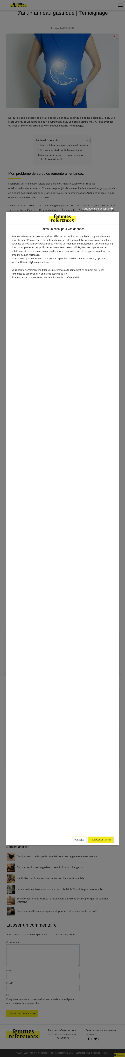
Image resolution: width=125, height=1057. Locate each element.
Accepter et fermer (100, 839)
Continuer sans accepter (96, 208)
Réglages (79, 839)
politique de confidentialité (64, 277)
